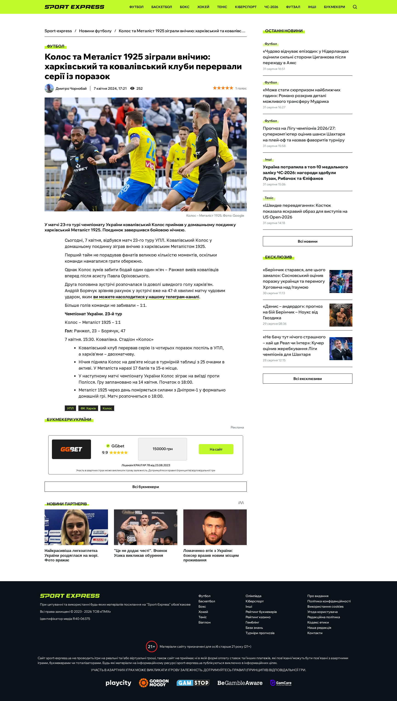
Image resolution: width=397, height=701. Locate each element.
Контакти (315, 633)
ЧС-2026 (271, 7)
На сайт (216, 449)
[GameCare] (280, 683)
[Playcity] (118, 683)
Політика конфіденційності (329, 601)
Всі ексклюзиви (307, 378)
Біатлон (204, 622)
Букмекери (334, 7)
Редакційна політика (323, 617)
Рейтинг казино (258, 617)
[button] (355, 7)
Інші (312, 7)
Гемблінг (252, 622)
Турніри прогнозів (260, 633)
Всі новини (308, 241)
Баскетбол (161, 7)
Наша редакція (319, 628)
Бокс (185, 7)
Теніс (222, 7)
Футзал (293, 7)
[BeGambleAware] (240, 683)
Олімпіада (253, 596)
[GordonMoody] (154, 683)
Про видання (318, 596)
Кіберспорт (246, 7)
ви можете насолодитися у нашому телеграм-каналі (146, 296)
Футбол (136, 7)
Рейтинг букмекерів (261, 612)
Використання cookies (325, 606)
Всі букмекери (145, 486)
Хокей (203, 7)
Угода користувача (322, 612)
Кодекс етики (318, 622)
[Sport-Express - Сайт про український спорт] (72, 7)
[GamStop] (193, 683)
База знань (254, 628)
